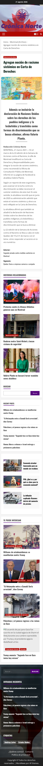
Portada (19, 546)
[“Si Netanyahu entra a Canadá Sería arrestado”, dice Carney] (21, 571)
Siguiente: (19, 262)
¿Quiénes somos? (16, 751)
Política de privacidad (21, 755)
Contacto (29, 751)
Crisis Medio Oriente (19, 580)
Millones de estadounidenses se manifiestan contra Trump (16, 553)
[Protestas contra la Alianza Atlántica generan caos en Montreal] (21, 292)
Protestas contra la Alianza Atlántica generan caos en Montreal (18, 308)
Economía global (10, 468)
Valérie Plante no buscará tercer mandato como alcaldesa (20, 377)
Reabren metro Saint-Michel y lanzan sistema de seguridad (18, 343)
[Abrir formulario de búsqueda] (41, 34)
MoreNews (20, 763)
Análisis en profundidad (13, 615)
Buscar (7, 386)
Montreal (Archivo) (10, 57)
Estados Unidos (24, 742)
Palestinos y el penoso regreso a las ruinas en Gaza (21, 622)
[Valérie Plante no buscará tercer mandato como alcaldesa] (21, 360)
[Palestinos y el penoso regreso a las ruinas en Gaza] (21, 606)
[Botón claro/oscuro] (36, 34)
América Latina (10, 742)
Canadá (8, 580)
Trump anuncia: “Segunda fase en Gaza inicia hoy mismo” (19, 656)
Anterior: (19, 252)
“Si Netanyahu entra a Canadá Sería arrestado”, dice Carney (18, 588)
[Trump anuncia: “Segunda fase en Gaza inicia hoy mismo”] (21, 640)
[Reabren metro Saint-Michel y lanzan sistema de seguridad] (21, 326)
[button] (3, 34)
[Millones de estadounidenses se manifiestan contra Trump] (21, 537)
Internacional (10, 546)
